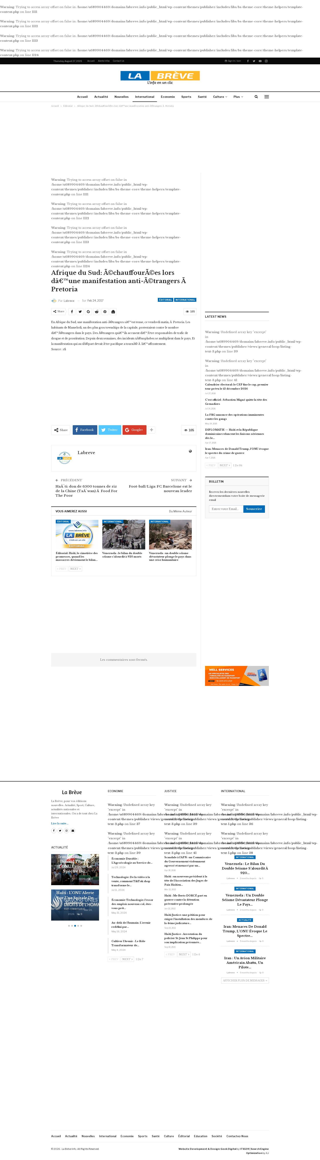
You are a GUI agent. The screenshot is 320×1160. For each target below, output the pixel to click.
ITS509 (244, 1148)
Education (200, 1136)
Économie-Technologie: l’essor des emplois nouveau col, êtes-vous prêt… (132, 904)
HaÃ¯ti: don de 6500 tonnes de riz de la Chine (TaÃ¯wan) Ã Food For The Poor (86, 491)
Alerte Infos (103, 61)
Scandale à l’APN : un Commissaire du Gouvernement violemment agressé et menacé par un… (187, 861)
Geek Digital (228, 1148)
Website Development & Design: (199, 1148)
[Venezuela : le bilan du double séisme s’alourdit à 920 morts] (123, 534)
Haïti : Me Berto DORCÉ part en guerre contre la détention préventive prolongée (185, 899)
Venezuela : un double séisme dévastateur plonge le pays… (245, 899)
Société (217, 1136)
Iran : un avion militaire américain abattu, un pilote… (245, 962)
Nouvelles (122, 96)
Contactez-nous (237, 1136)
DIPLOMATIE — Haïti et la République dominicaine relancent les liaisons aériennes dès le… (234, 434)
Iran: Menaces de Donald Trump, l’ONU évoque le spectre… (245, 931)
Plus (237, 96)
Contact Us (118, 61)
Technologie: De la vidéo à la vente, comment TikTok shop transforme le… (130, 881)
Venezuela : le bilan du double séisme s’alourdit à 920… (245, 868)
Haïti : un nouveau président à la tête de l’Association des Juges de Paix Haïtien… (185, 880)
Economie (168, 96)
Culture (218, 96)
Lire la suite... (59, 823)
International (144, 96)
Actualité (101, 96)
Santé (202, 96)
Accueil (91, 61)
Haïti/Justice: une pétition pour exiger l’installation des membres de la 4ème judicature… (188, 919)
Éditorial (165, 300)
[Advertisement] (160, 140)
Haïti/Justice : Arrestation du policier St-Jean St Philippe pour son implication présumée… (185, 938)
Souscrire (254, 509)
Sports (186, 96)
